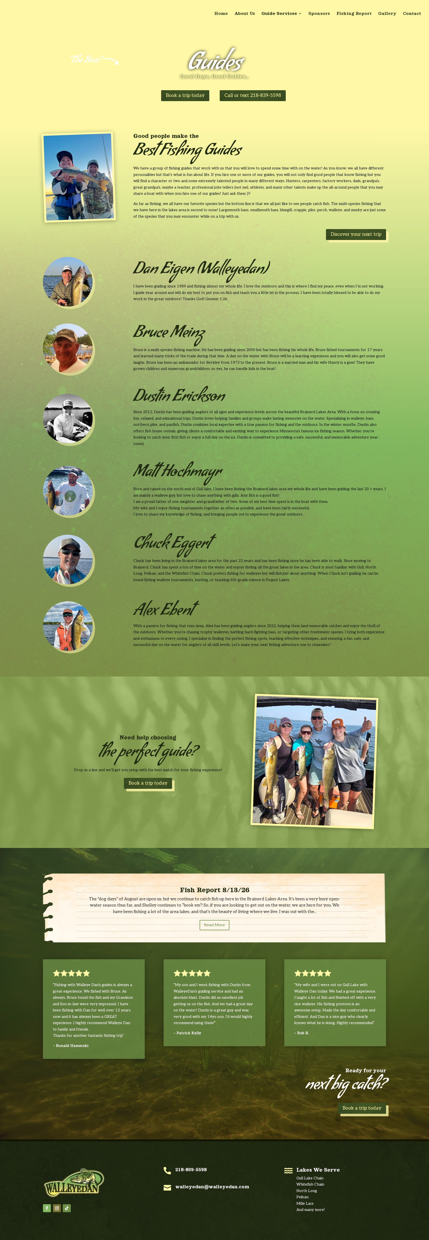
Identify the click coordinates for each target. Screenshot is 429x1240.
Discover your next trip (356, 234)
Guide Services (279, 14)
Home (221, 14)
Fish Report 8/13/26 (214, 890)
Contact (412, 14)
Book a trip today (185, 95)
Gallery (387, 14)
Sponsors (319, 14)
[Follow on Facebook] (47, 1208)
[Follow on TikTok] (67, 1208)
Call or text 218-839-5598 (252, 95)
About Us (244, 14)
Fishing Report (354, 14)
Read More (214, 925)
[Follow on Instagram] (57, 1208)
